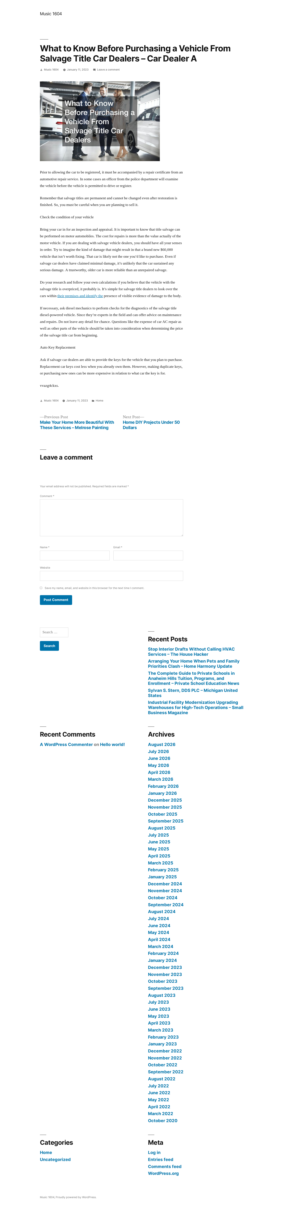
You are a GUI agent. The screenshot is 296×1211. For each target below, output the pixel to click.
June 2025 (159, 841)
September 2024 (166, 904)
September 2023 (165, 988)
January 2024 (162, 960)
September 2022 (165, 1071)
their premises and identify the (80, 295)
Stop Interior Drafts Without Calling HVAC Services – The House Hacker (191, 652)
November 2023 (165, 974)
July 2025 (158, 835)
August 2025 (161, 828)
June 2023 (159, 1009)
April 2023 (159, 1023)
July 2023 (158, 1002)
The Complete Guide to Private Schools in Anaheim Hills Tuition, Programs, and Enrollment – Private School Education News (193, 678)
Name (45, 547)
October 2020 (162, 1120)
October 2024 (162, 897)
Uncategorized (55, 1159)
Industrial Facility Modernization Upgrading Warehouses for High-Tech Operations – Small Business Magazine (195, 707)
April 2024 (159, 939)
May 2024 (158, 932)
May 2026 (158, 765)
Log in (154, 1152)
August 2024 (162, 911)
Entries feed (160, 1159)
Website (45, 567)
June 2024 (159, 925)
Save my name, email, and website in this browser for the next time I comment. (94, 588)
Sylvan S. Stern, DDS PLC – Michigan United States (193, 693)
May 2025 (158, 848)
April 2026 (159, 772)
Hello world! (112, 744)
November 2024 (165, 890)
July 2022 (158, 1085)
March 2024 (160, 946)
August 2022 (161, 1078)
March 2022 (160, 1113)
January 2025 (162, 876)
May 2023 (158, 1016)
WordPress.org (163, 1173)
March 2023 (160, 1030)
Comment (47, 496)
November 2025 (165, 807)
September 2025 (165, 821)
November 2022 (165, 1058)
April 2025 (159, 855)
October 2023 (162, 981)
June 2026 (159, 758)
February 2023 (163, 1037)
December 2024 (165, 883)
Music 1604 (51, 13)
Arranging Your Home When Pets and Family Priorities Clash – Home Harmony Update (194, 663)
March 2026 (160, 779)
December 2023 (165, 967)
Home (99, 400)
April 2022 (159, 1106)
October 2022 (162, 1064)
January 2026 (162, 793)
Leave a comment (108, 69)
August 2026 (161, 744)
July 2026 (158, 751)
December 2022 (165, 1050)
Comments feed (165, 1166)
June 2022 (159, 1092)
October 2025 (162, 814)
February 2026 (163, 786)
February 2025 (163, 869)
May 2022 (158, 1099)
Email (117, 547)
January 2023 (162, 1043)
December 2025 (165, 800)
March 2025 (160, 862)
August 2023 (161, 995)
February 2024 (163, 953)
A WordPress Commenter (66, 744)
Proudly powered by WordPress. (76, 1197)
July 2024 (158, 918)
